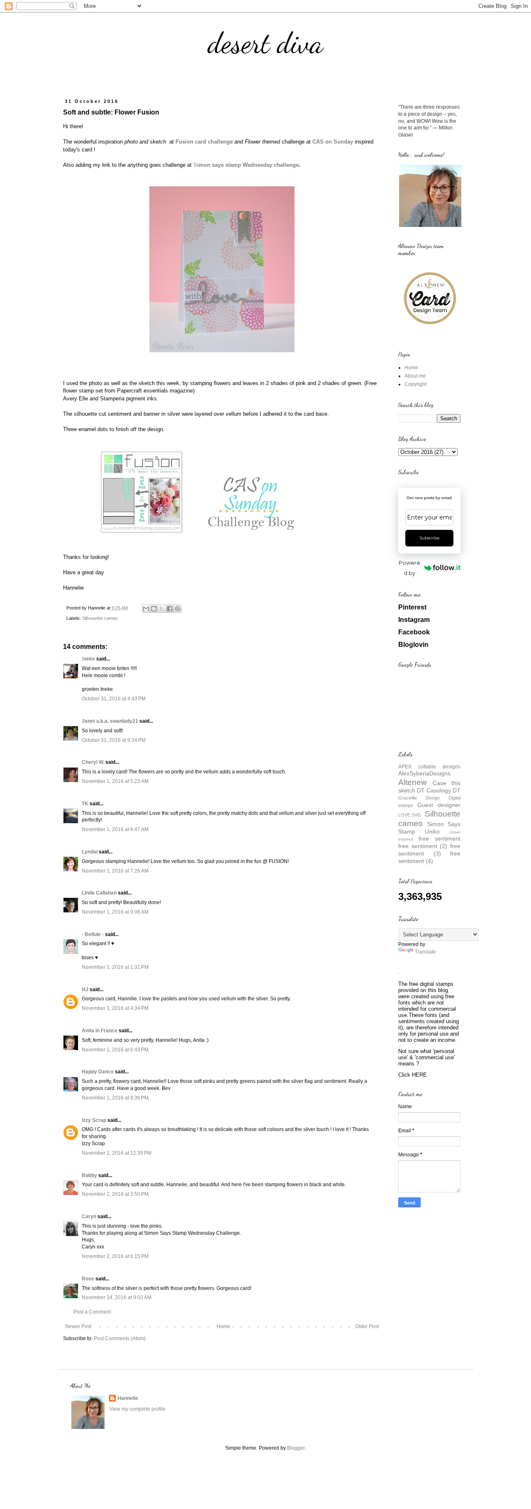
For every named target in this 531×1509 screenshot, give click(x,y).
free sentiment (439, 838)
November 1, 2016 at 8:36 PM (115, 1098)
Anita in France (99, 1031)
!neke (88, 659)
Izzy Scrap (94, 1120)
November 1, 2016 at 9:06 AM (115, 912)
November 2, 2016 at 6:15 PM (115, 1256)
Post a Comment (92, 1312)
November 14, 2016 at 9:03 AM (116, 1297)
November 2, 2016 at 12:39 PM (116, 1153)
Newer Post (78, 1326)
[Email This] (146, 609)
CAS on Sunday (332, 142)
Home (223, 1326)
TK (85, 804)
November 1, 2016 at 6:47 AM (115, 829)
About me (415, 376)
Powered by (409, 567)
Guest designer (438, 805)
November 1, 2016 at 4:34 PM (115, 1008)
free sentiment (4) (429, 857)
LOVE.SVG (409, 814)
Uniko (432, 831)
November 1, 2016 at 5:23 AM (115, 781)
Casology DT (443, 790)
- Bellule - (93, 934)
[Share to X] (162, 609)
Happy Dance (98, 1072)
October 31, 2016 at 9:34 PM (114, 740)
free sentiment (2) (422, 846)
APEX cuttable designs (429, 767)
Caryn (89, 1216)
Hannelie (127, 1398)
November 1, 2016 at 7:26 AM (115, 871)
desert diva (265, 43)
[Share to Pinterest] (177, 609)
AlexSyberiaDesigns (424, 773)
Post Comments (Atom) (120, 1338)
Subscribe (429, 538)
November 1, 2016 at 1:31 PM (115, 967)
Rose (88, 1279)
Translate (425, 952)
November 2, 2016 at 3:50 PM (115, 1194)
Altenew (412, 782)
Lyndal (89, 852)
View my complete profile (137, 1409)
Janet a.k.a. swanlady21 (110, 721)
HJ (85, 989)
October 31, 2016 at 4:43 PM (114, 699)
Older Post (367, 1326)
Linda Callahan (99, 893)
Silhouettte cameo (100, 618)
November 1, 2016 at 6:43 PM (115, 1050)
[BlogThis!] (154, 609)
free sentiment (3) (429, 850)
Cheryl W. (93, 762)
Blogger (295, 1448)
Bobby (89, 1175)
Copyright (415, 384)
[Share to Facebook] (170, 609)
